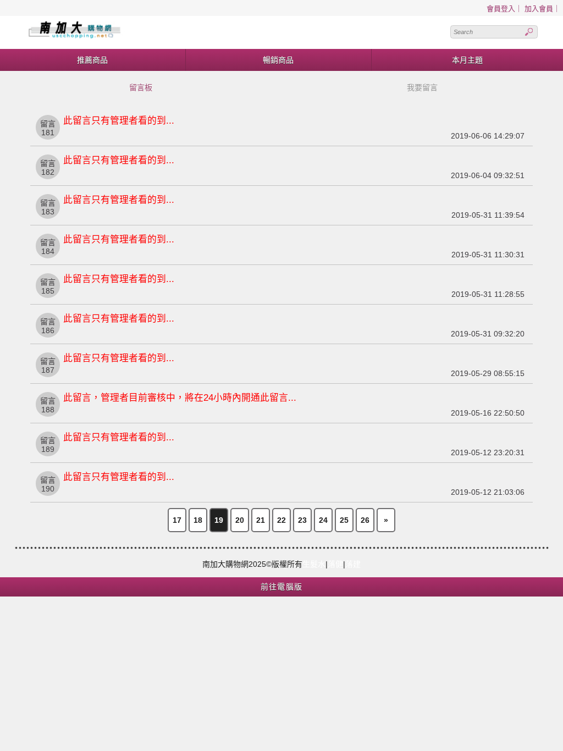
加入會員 (539, 8)
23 (302, 520)
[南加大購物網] (145, 32)
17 (177, 520)
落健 (335, 564)
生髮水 (313, 564)
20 (239, 520)
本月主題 (467, 60)
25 (344, 520)
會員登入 (501, 8)
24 (323, 520)
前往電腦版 (282, 586)
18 (198, 520)
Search (529, 31)
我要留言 (422, 87)
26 (365, 520)
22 (281, 520)
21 (260, 520)
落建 (353, 564)
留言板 (140, 87)
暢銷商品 (278, 60)
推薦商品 (92, 60)
